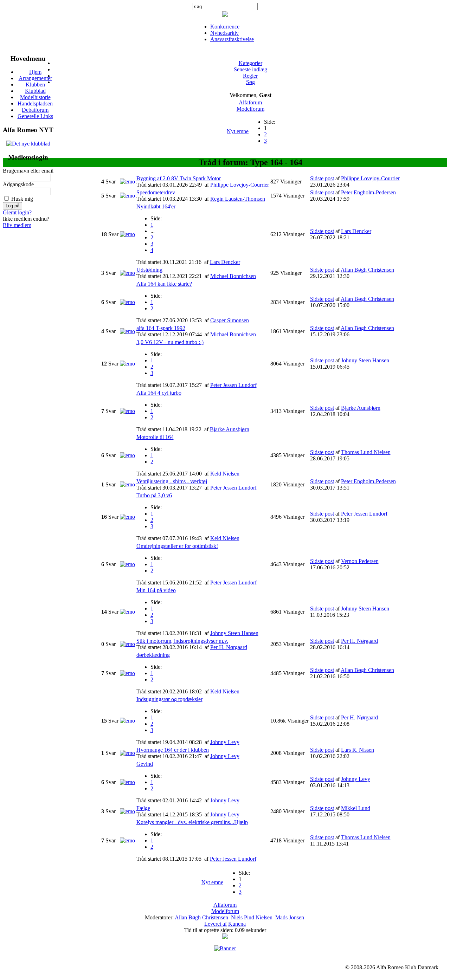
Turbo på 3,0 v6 (154, 495)
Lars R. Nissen (357, 750)
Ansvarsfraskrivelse (232, 39)
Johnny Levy (224, 742)
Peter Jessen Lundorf (233, 385)
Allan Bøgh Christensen (367, 270)
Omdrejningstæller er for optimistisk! (177, 546)
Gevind (144, 764)
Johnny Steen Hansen (365, 360)
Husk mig (22, 199)
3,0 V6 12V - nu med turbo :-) (170, 342)
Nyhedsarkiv (224, 33)
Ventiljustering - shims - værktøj (171, 481)
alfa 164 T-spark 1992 (160, 328)
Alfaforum (250, 102)
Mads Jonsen (289, 917)
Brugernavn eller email (28, 171)
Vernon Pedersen (360, 561)
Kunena (237, 924)
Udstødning (149, 270)
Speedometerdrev (155, 192)
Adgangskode (18, 184)
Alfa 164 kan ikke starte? (164, 284)
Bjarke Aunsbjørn (229, 429)
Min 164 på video (156, 590)
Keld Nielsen (224, 474)
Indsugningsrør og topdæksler (169, 699)
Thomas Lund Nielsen (366, 452)
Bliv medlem (17, 225)
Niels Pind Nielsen (251, 917)
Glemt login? (17, 212)
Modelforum (250, 109)
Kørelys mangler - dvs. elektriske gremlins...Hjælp (192, 822)
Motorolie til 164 (155, 437)
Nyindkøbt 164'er (155, 206)
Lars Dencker (225, 262)
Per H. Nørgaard (228, 647)
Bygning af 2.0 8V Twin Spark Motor (178, 178)
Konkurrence (224, 27)
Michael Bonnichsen (233, 276)
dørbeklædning (153, 655)
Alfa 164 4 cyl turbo (158, 393)
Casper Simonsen (229, 320)
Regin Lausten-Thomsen (237, 199)
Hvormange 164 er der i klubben (172, 750)
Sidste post (322, 178)
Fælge (143, 808)
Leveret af (215, 924)
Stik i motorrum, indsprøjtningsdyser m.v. (182, 641)
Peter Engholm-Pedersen (368, 192)
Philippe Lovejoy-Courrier (239, 185)
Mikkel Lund (355, 808)
